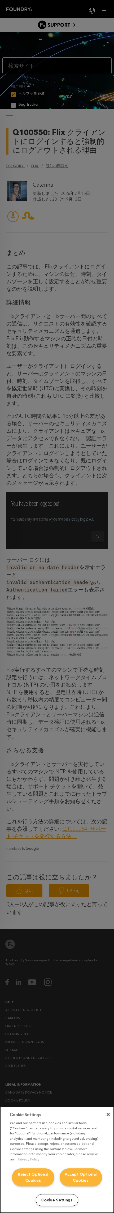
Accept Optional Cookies (81, 1177)
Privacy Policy (29, 1159)
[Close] (108, 1114)
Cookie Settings (57, 1200)
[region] (57, 1160)
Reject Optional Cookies (33, 1177)
